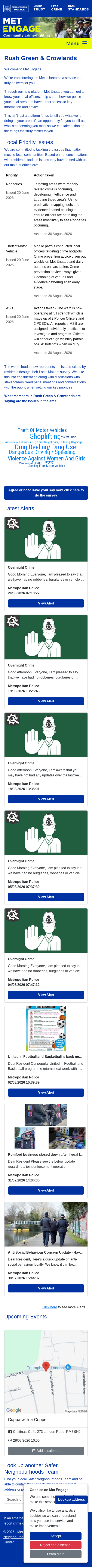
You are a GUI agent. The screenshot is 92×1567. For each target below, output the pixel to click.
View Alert (46, 603)
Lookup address (71, 1499)
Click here (49, 1307)
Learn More (55, 1554)
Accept (55, 1536)
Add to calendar (48, 1451)
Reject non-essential (55, 1545)
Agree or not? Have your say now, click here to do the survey (46, 492)
